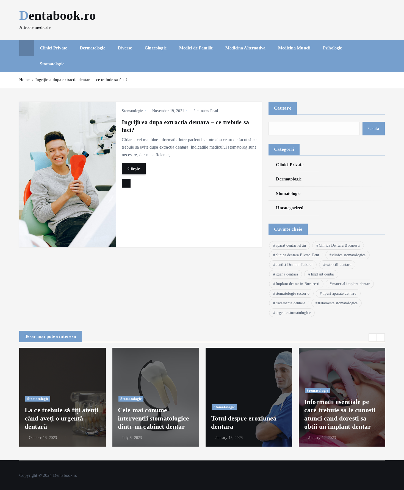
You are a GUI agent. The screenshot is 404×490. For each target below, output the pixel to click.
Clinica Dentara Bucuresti (339, 245)
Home (24, 79)
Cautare (282, 108)
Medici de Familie (196, 48)
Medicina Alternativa (245, 48)
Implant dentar (322, 274)
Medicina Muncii (294, 48)
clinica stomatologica (349, 255)
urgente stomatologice (293, 313)
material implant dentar (351, 284)
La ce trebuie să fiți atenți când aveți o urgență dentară (61, 418)
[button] (373, 337)
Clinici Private (53, 48)
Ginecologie (156, 48)
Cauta (373, 128)
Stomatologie (52, 64)
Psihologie (332, 48)
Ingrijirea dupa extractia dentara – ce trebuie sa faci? (81, 79)
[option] (62, 397)
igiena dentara (287, 274)
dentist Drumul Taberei (294, 265)
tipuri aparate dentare (339, 293)
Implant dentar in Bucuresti (297, 284)
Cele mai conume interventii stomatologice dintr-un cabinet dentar (153, 418)
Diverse (125, 48)
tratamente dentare (290, 303)
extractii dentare (338, 265)
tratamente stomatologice (338, 303)
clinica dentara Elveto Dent (297, 255)
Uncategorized (289, 207)
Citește (134, 168)
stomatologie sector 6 (292, 293)
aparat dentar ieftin (291, 245)
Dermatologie (92, 48)
